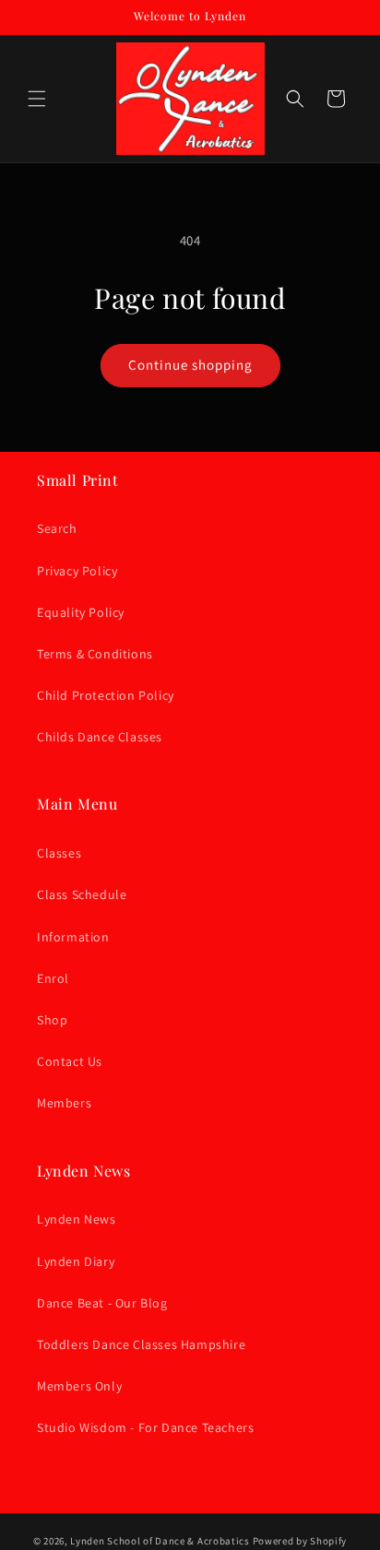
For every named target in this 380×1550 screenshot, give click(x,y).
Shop (52, 1020)
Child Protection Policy (105, 695)
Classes (59, 853)
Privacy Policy (77, 570)
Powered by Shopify (300, 1540)
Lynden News (76, 1219)
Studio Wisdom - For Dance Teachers (145, 1427)
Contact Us (69, 1061)
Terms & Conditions (95, 653)
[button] (37, 98)
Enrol (53, 978)
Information (73, 937)
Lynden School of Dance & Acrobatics (160, 1540)
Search (57, 528)
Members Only (79, 1386)
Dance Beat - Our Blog (102, 1303)
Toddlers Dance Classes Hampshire (141, 1344)
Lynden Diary (75, 1261)
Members (64, 1102)
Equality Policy (81, 612)
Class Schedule (81, 894)
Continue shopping (190, 364)
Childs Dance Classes (99, 736)
